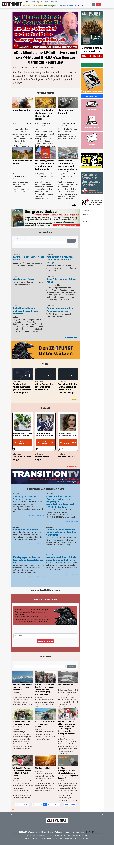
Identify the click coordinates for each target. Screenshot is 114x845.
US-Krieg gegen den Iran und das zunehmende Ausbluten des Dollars (27, 560)
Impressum (86, 218)
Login (98, 4)
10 (45, 804)
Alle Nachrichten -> (71, 338)
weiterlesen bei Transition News (36, 515)
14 (59, 804)
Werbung (86, 221)
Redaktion (47, 123)
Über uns (54, 2)
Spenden (92, 65)
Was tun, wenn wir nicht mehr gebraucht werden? (45, 724)
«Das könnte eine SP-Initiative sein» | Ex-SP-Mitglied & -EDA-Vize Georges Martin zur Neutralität (45, 57)
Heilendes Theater (66, 457)
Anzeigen (46, 2)
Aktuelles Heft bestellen (92, 56)
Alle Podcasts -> (72, 467)
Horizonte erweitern (67, 6)
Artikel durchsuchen (19, 663)
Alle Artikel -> (73, 205)
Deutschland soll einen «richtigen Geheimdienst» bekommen (25, 311)
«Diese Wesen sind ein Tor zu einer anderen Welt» (44, 387)
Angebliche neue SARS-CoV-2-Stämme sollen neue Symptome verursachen (61, 532)
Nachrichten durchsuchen (20, 239)
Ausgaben (26, 2)
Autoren (85, 214)
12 (52, 804)
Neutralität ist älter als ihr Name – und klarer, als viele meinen (44, 114)
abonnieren (13, 809)
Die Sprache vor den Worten (22, 162)
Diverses (81, 6)
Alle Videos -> (73, 400)
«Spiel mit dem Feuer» (23, 279)
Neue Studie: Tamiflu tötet (25, 529)
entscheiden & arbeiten (33, 6)
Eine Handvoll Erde (43, 768)
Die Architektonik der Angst (66, 112)
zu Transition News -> (70, 584)
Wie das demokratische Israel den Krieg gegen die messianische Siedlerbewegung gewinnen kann (44, 689)
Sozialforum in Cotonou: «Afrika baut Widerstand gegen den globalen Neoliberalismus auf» (67, 166)
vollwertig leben (51, 6)
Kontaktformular (92, 96)
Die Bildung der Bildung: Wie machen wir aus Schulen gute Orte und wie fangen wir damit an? (68, 773)
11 (48, 804)
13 (55, 804)
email (44, 631)
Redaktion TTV (26, 67)
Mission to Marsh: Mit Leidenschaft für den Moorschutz (21, 724)
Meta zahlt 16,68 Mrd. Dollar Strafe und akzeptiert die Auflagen (60, 260)
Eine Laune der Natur (66, 685)
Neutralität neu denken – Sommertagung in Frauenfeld (22, 687)
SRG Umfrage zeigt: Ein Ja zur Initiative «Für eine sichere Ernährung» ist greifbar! (44, 166)
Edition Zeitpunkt (36, 2)
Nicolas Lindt (25, 123)
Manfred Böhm (71, 123)
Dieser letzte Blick (21, 110)
